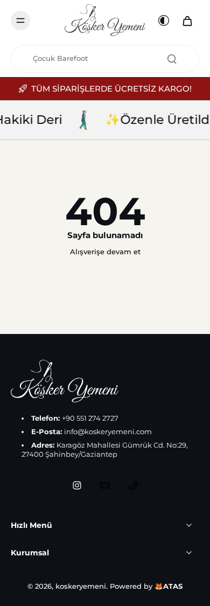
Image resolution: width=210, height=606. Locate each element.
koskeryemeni (80, 586)
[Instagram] (77, 485)
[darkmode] (164, 20)
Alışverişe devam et (105, 252)
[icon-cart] (187, 20)
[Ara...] (171, 58)
